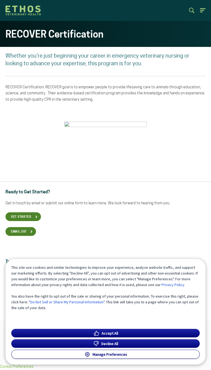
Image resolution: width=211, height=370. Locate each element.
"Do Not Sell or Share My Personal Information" (66, 302)
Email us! (18, 231)
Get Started (21, 217)
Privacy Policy (173, 284)
